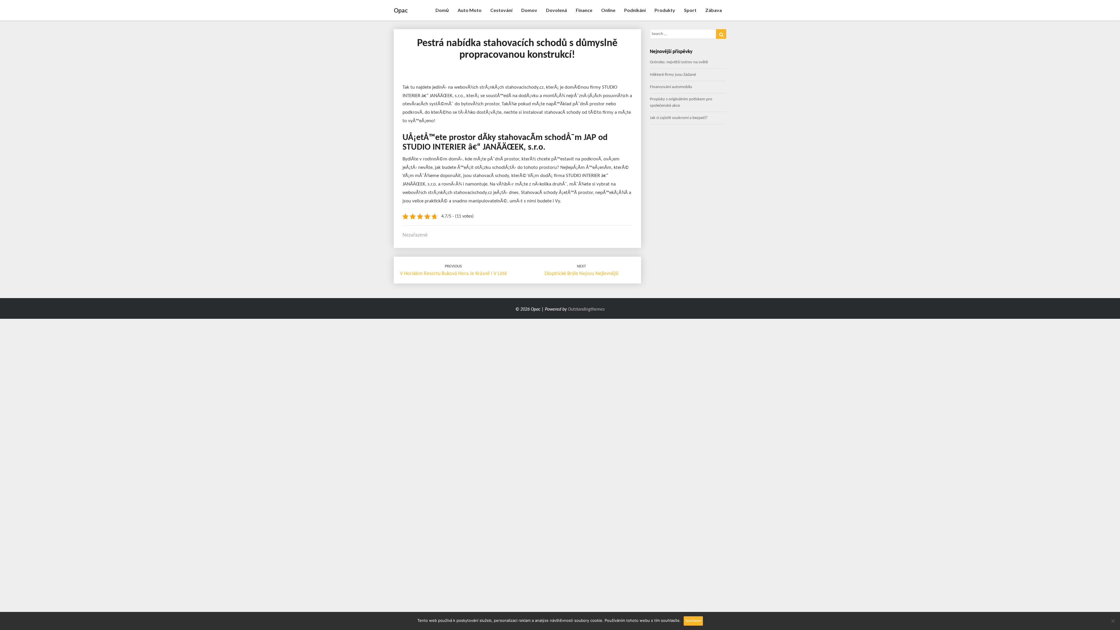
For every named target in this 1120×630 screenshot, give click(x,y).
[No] (1113, 621)
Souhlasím (693, 621)
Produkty (664, 10)
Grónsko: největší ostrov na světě (679, 62)
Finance (584, 10)
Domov (529, 10)
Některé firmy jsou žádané (673, 75)
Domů (442, 10)
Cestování (501, 10)
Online (608, 10)
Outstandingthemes (586, 309)
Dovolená (556, 10)
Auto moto (470, 10)
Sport (690, 10)
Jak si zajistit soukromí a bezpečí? (679, 118)
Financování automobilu (671, 87)
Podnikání (635, 10)
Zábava (713, 10)
